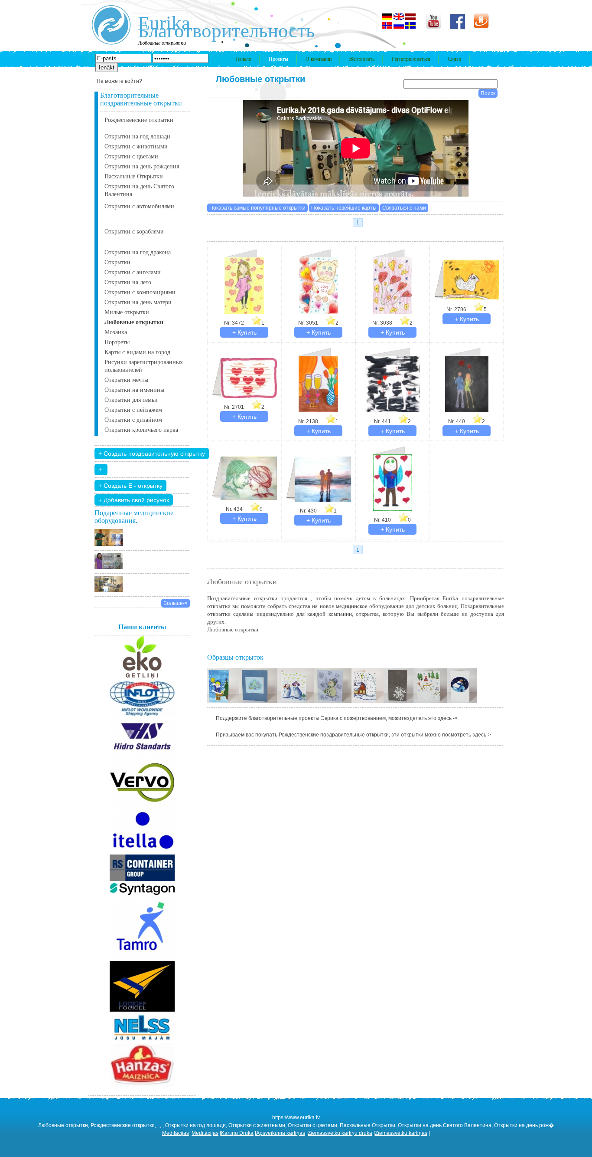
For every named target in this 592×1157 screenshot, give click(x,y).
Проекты (278, 59)
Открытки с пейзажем (133, 410)
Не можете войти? (119, 81)
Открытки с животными (136, 146)
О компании (319, 59)
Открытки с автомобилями (139, 206)
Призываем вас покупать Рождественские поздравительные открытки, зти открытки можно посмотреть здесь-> (353, 735)
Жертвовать (361, 59)
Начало (243, 59)
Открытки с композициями (140, 292)
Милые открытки (126, 312)
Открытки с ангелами (132, 272)
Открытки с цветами (131, 156)
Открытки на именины (134, 390)
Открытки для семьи (131, 400)
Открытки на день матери (138, 302)
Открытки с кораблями (134, 231)
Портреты (117, 342)
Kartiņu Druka (237, 1133)
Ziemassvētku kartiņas (401, 1133)
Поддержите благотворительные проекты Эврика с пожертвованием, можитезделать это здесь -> (337, 718)
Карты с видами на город (137, 352)
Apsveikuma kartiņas (280, 1133)
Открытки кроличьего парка (141, 430)
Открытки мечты (126, 380)
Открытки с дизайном (133, 420)
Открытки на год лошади (137, 136)
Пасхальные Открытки (133, 176)
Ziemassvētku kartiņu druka (340, 1133)
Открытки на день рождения (141, 166)
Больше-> (175, 603)
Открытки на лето (127, 282)
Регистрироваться (411, 59)
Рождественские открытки (138, 120)
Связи (454, 59)
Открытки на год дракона (137, 252)
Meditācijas (175, 1133)
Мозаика (115, 332)
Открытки (117, 262)
